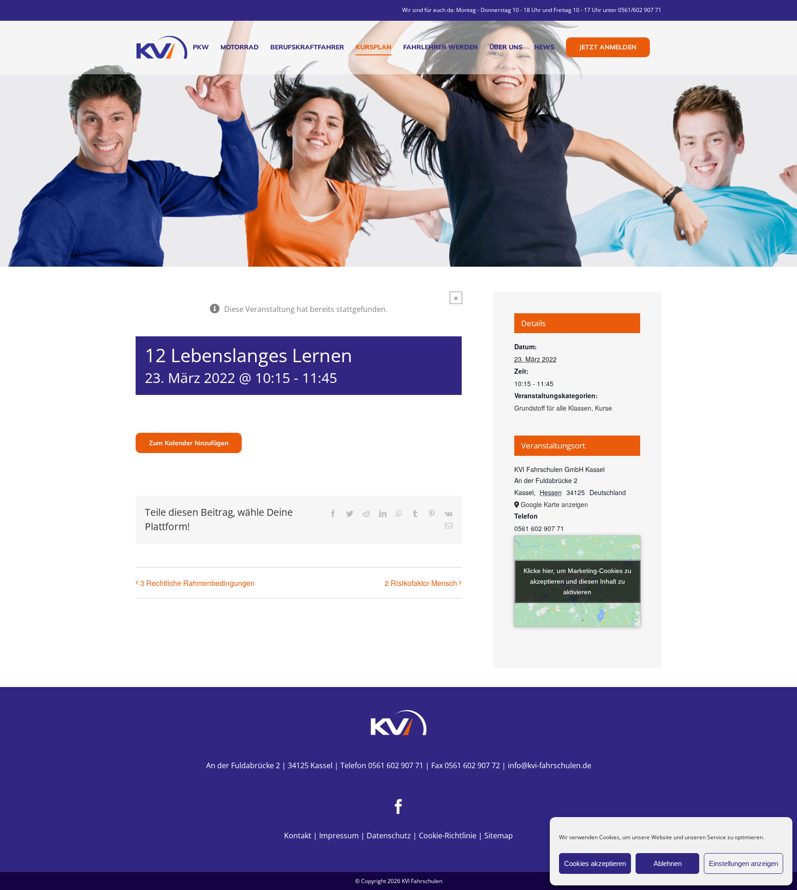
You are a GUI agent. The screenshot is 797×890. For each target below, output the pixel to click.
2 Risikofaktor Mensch (421, 583)
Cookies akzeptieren (595, 863)
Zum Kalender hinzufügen (188, 443)
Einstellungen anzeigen (743, 863)
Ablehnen (668, 863)
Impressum (339, 835)
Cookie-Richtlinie (447, 835)
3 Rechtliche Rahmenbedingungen (197, 583)
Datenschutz (389, 835)
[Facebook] (398, 806)
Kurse (603, 407)
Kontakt (297, 835)
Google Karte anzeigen (554, 504)
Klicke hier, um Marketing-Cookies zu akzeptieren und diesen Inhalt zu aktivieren (577, 581)
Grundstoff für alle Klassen (552, 407)
